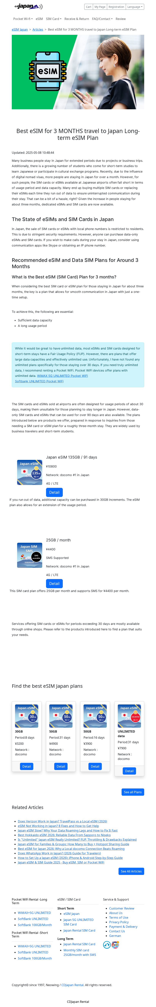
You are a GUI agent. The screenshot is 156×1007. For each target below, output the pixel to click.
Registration (116, 7)
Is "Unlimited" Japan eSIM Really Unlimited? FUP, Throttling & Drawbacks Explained (77, 839)
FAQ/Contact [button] (101, 19)
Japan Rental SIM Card (79, 930)
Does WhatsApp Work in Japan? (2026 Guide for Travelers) (59, 853)
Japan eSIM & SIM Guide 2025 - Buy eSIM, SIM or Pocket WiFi (61, 862)
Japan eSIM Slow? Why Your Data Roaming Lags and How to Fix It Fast (68, 830)
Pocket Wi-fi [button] (21, 19)
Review (121, 19)
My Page (100, 7)
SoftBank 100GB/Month (35, 925)
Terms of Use (118, 917)
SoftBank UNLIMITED (33, 919)
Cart (88, 7)
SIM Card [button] (52, 19)
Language (133, 7)
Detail (54, 492)
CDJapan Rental (72, 985)
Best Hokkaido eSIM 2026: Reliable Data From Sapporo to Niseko (64, 835)
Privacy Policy (119, 922)
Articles (38, 29)
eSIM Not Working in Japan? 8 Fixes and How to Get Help (58, 826)
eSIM (39, 19)
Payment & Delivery (123, 927)
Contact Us (117, 931)
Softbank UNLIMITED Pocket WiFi (39, 381)
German (115, 936)
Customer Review (121, 908)
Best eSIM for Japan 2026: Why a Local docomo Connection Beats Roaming (71, 849)
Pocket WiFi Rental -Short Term (30, 934)
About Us (116, 913)
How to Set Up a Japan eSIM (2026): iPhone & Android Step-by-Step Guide (70, 858)
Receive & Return (76, 19)
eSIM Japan (20, 29)
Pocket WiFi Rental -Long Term (29, 901)
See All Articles (131, 871)
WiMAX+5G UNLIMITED (34, 913)
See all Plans (133, 792)
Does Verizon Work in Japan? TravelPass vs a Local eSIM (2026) (62, 821)
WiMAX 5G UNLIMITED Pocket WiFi (62, 376)
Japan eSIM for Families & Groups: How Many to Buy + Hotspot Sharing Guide (73, 844)
